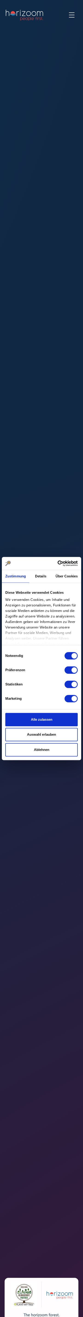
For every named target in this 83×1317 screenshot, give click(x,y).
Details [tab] (40, 576)
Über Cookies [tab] (67, 576)
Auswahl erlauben (41, 734)
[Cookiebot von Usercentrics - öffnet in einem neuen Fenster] (58, 563)
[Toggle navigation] (71, 15)
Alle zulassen (41, 719)
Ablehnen (41, 750)
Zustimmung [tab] (15, 576)
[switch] (71, 670)
